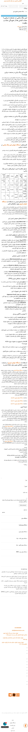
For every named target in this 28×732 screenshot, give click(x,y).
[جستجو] (1, 3)
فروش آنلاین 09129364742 (13, 6)
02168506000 (18, 628)
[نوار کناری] (26, 717)
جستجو (3, 512)
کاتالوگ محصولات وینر (23, 6)
